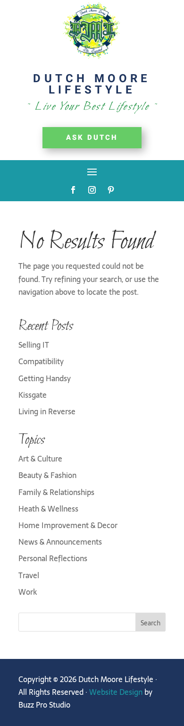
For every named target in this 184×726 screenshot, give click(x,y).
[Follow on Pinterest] (110, 189)
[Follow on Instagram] (92, 189)
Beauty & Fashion (47, 475)
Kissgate (32, 395)
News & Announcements (60, 542)
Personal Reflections (52, 558)
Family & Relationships (56, 492)
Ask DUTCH (92, 137)
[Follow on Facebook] (73, 189)
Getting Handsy (44, 378)
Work (27, 592)
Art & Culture (40, 459)
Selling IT (33, 345)
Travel (28, 575)
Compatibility (41, 361)
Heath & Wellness (48, 509)
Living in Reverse (46, 411)
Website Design (115, 692)
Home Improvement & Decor (67, 525)
